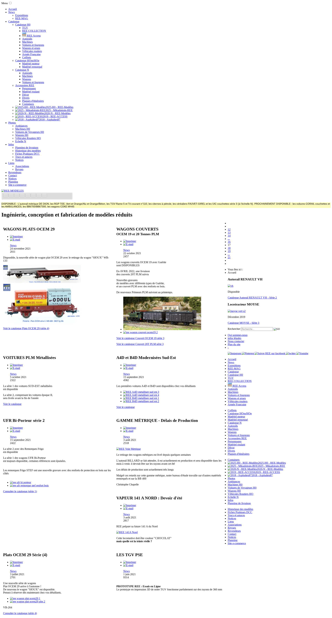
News (11, 12)
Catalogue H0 (22, 24)
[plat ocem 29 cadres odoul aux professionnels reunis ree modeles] (42, 322)
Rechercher (234, 328)
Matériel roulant (30, 91)
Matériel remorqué (32, 66)
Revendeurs (14, 172)
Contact (12, 175)
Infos (11, 144)
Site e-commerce (17, 184)
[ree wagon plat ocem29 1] (25, 598)
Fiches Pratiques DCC (27, 153)
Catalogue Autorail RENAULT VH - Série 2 (252, 297)
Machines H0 (22, 128)
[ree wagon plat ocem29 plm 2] (27, 601)
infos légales (234, 338)
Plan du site (234, 344)
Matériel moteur (30, 63)
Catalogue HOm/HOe (27, 60)
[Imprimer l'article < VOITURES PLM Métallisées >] (16, 364)
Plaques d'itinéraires (33, 100)
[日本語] (44, 195)
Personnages (29, 88)
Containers (28, 104)
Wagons (26, 79)
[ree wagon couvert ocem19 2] (140, 332)
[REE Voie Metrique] (128, 448)
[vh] (230, 285)
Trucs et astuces (23, 156)
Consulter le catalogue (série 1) (20, 491)
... (229, 238)
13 (229, 232)
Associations (22, 166)
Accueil (12, 9)
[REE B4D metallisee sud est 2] (141, 401)
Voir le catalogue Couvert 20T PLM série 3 (140, 344)
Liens (11, 163)
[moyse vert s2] (237, 311)
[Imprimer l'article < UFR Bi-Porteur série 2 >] (16, 427)
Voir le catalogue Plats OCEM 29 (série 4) (26, 328)
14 (229, 235)
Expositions (21, 15)
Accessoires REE (24, 85)
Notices (19, 160)
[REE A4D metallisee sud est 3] (141, 391)
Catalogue (13, 21)
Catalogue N (22, 69)
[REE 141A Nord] (127, 532)
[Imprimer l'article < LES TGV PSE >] (129, 562)
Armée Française (31, 54)
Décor (25, 94)
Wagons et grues (31, 48)
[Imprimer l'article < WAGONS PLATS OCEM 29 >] (16, 236)
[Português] (33, 195)
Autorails (27, 38)
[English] (11, 195)
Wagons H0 (21, 135)
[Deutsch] (17, 195)
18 (229, 248)
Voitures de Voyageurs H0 (29, 132)
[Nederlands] (39, 195)
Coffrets (26, 57)
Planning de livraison (26, 147)
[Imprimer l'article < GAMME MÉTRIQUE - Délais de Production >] (129, 427)
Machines (27, 41)
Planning (13, 181)
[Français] (6, 195)
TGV (25, 27)
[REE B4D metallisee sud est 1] (141, 398)
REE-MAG (21, 18)
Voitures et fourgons (33, 45)
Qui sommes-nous (237, 335)
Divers (25, 97)
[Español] (28, 195)
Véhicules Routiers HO (28, 138)
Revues (19, 169)
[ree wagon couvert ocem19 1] (162, 329)
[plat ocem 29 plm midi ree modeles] (42, 282)
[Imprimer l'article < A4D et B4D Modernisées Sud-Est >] (129, 364)
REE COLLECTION (34, 30)
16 (229, 241)
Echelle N (20, 141)
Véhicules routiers (32, 51)
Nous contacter (236, 341)
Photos (12, 122)
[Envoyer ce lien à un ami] (15, 239)
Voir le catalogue (12, 404)
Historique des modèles (28, 150)
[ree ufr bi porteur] (20, 482)
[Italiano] (22, 195)
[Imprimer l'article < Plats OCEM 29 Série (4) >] (16, 562)
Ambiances (21, 125)
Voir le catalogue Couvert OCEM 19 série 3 (140, 338)
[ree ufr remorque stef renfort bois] (29, 485)
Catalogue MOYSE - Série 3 (243, 322)
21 (229, 257)
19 (229, 251)
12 (229, 229)
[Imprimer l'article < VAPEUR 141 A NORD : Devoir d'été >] (129, 505)
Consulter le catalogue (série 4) (20, 613)
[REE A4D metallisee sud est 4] (141, 395)
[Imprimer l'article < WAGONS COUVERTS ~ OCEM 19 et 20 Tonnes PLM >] (129, 241)
